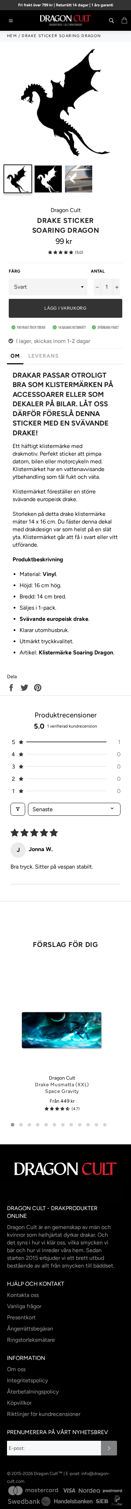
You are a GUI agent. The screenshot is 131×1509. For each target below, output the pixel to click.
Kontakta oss (23, 1295)
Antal (97, 271)
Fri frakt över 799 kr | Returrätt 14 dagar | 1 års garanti (65, 5)
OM (15, 356)
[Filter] (17, 809)
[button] (60, 252)
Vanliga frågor (24, 1306)
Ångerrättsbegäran (30, 1328)
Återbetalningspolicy (33, 1391)
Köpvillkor (19, 1402)
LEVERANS (43, 356)
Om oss (16, 1369)
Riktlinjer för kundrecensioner (43, 1414)
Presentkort (21, 1317)
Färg (14, 271)
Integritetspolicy (27, 1380)
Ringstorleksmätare (31, 1339)
